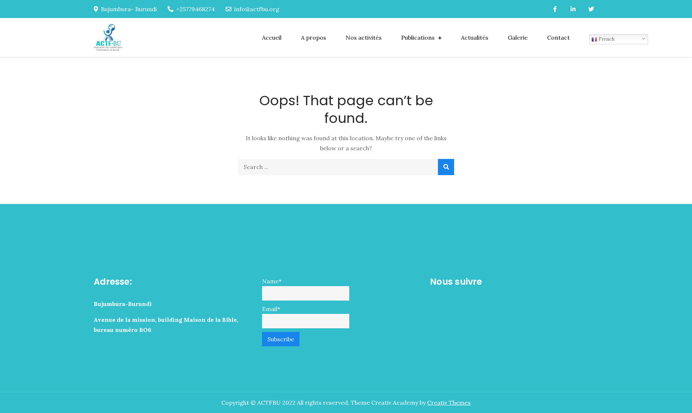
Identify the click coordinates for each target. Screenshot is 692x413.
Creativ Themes (449, 402)
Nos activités (364, 37)
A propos (313, 37)
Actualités (474, 37)
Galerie (518, 37)
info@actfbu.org (256, 9)
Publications (418, 37)
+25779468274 (195, 9)
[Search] (446, 167)
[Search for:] (346, 166)
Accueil (271, 37)
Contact (558, 37)
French (606, 39)
